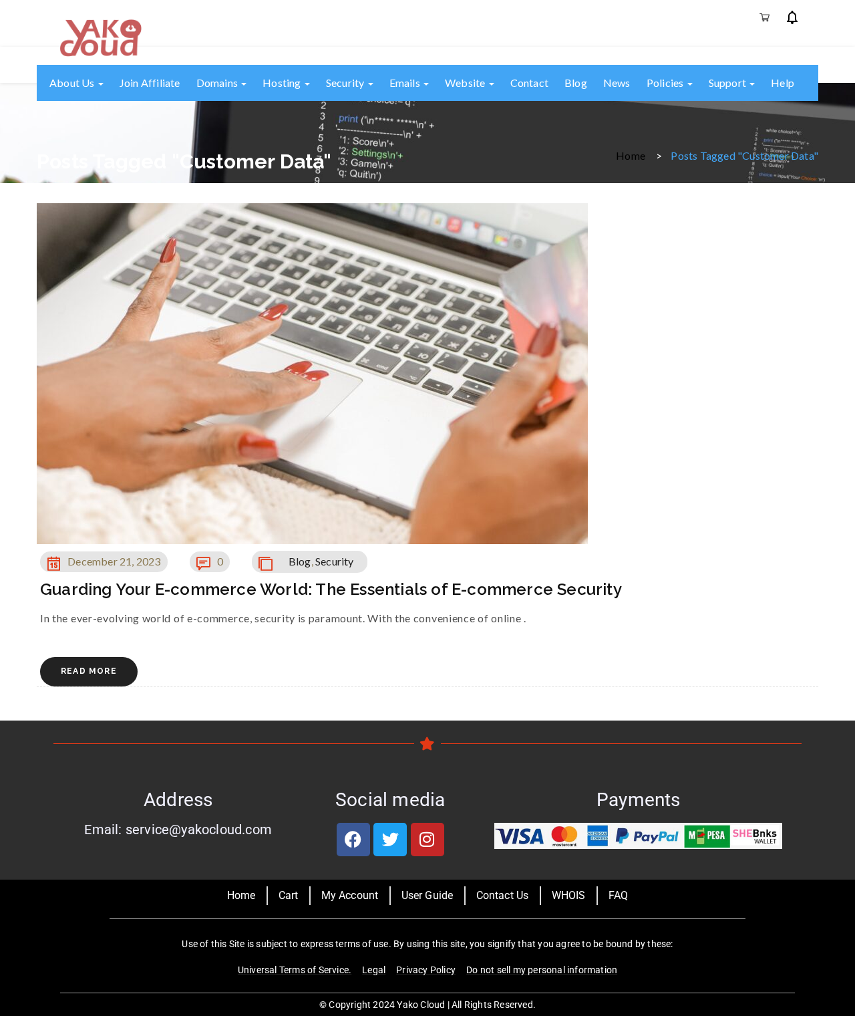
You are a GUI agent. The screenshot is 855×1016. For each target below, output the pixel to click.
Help (782, 82)
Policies (666, 82)
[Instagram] (427, 839)
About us (73, 82)
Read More (89, 671)
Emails (405, 82)
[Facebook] (353, 839)
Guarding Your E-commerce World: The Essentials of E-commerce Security (331, 589)
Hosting (283, 82)
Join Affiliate (150, 82)
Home (630, 154)
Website (466, 82)
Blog (575, 82)
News (617, 82)
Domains (218, 82)
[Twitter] (390, 839)
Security (346, 82)
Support (729, 82)
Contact (529, 82)
